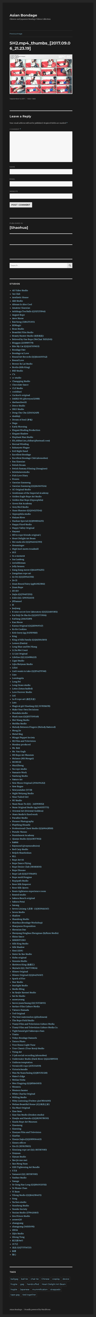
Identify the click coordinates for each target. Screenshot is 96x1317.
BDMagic (16, 325)
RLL (14, 856)
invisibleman (19, 563)
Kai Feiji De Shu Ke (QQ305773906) (29, 615)
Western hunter (20, 1090)
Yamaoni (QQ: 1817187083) (25, 1174)
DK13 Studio (18, 409)
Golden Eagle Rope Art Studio (27, 496)
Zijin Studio (18, 1233)
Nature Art (17, 779)
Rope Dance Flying (21, 863)
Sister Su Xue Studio (22, 954)
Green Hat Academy (22, 503)
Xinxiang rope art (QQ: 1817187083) (29, 1149)
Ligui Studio (18, 660)
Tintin (15, 1034)
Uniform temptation (22, 1062)
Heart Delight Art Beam (24, 538)
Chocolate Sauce (20, 384)
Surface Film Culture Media (26, 1006)
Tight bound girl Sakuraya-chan (28, 1031)
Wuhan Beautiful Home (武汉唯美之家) (31, 1104)
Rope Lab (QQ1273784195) (24, 874)
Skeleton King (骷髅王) (23, 964)
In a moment (18, 556)
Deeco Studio (18, 405)
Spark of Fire (18, 978)
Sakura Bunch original (23, 898)
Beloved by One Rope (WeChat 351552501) (32, 339)
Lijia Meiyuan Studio (22, 664)
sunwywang (18, 999)
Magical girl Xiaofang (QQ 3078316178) (31, 706)
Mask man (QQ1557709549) (25, 716)
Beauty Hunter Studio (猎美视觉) (28, 336)
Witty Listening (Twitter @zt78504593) (31, 1101)
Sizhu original (19, 957)
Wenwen (16, 1087)
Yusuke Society (19, 1209)
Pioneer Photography (23, 821)
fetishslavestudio (21, 472)
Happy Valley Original (23, 528)
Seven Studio (18, 912)
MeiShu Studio (19, 723)
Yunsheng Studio (20, 1205)
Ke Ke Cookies (19, 629)
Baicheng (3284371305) (23, 322)
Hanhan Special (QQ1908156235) (28, 521)
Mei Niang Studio (20, 720)
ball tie (24, 1279)
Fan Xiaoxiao (18, 461)
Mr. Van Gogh (19, 751)
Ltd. (14, 695)
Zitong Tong (18, 1237)
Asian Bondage (23, 15)
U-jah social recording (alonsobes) (29, 1055)
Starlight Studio (20, 985)
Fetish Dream (19, 465)
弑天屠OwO (17, 1240)
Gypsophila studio (21, 514)
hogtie (14, 1289)
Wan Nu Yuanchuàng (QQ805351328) (30, 1073)
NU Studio (17, 800)
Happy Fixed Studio (22, 524)
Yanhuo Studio (19, 1177)
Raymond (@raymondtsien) (26, 846)
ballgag (14, 1279)
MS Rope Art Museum (23, 755)
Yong (14, 1198)
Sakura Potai (18, 901)
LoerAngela (18, 678)
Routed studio (19, 894)
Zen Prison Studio (21, 1216)
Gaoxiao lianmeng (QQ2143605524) (29, 486)
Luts (14, 702)
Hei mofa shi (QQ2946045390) (27, 542)
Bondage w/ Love (20, 353)
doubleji (16, 416)
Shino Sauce (18, 936)
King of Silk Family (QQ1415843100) (29, 639)
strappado (55, 1289)
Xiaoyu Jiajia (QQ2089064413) (27, 1139)
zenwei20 (17, 1219)
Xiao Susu (17, 1111)
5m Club (16, 294)
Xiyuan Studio (19, 1156)
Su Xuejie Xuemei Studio (24, 992)
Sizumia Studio (19, 961)
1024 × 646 (31, 99)
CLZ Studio (17, 388)
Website (14, 191)
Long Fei (16, 681)
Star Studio (17, 982)
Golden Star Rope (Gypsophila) (27, 500)
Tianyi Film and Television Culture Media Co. (35, 1027)
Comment (15, 129)
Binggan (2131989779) (22, 343)
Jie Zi (14, 580)
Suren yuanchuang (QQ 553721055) (29, 1003)
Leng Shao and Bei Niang (24, 646)
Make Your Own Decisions (25, 709)
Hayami (16, 531)
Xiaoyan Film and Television (26, 1132)
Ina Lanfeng (18, 559)
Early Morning (19, 426)
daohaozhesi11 (19, 402)
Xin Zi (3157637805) (21, 1146)
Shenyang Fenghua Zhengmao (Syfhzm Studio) (35, 933)
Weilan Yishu (18, 1080)
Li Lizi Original (20, 653)
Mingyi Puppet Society (23, 737)
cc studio (16, 377)
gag (22, 1284)
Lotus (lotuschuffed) (22, 688)
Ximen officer (19, 1142)
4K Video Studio (20, 290)
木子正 (15, 1244)
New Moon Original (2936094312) (28, 783)
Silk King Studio (20, 943)
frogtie (14, 1284)
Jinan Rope (17, 587)
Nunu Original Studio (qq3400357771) (30, 807)
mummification (40, 1289)
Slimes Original (20, 971)
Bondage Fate (19, 350)
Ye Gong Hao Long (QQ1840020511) (29, 1184)
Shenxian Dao (19, 929)
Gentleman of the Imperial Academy (30, 493)
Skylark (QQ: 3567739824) (24, 968)
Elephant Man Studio (22, 437)
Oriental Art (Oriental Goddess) (27, 811)
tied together (29, 1295)
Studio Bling (18, 989)
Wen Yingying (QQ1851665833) (27, 1083)
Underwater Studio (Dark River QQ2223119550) (35, 1059)
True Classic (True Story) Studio (28, 1048)
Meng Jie (16, 730)
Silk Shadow (18, 947)
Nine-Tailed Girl (20, 797)
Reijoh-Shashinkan (21, 853)
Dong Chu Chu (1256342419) (25, 412)
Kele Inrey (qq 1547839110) (25, 632)
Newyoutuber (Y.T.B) (22, 790)
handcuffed (33, 1284)
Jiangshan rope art (21, 573)
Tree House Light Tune (23, 1045)
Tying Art (17, 1052)
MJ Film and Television (24, 741)
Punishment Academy (23, 835)
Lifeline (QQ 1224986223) (24, 657)
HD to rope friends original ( (26, 535)
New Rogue (17, 786)
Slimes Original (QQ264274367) (27, 975)
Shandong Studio (20, 919)
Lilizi (15, 667)
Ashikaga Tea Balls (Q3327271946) (29, 311)
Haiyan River (18, 517)
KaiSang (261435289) (22, 619)
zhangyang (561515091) (23, 1226)
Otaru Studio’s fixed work (25, 814)
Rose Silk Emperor (21, 884)
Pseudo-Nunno (19, 832)
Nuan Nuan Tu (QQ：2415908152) (28, 804)
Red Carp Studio (20, 849)
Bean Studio (18, 329)
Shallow (16, 915)
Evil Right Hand (20, 451)
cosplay (56, 1279)
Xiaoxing (16, 1129)
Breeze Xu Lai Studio (22, 364)
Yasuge (15, 1181)
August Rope (18, 315)
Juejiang (16, 608)
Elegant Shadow (20, 433)
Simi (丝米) (17, 950)
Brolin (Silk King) (21, 367)
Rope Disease (19, 870)
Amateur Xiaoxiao (21, 308)
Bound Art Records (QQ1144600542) (29, 357)
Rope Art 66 (18, 860)
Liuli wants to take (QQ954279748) (29, 671)
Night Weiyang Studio (23, 793)
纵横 (14, 1251)
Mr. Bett (16, 748)
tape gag (15, 1295)
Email (12, 179)
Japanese (24, 1289)
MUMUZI (16, 762)
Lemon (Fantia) (19, 643)
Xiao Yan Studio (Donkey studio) (28, 1115)
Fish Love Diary (20, 475)
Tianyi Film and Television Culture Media (33, 1024)
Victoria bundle (20, 1069)
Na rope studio (19, 769)
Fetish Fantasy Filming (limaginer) (29, 468)
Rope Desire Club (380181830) (27, 867)
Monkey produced (21, 744)
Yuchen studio (19, 1202)
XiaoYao (16, 1135)
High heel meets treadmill (25, 549)
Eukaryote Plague (21, 447)
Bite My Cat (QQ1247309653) (25, 346)
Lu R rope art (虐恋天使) (23, 699)
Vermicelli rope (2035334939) (26, 1066)
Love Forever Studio (22, 692)
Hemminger (18, 545)
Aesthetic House (20, 297)
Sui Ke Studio (18, 996)
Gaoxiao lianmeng (21, 482)
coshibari (17, 391)
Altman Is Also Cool (22, 304)
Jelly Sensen (18, 566)
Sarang (15, 905)
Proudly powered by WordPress (37, 1310)
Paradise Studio (20, 818)
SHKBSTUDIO (19, 940)
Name (12, 167)
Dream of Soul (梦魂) (22, 419)
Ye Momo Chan (19, 1188)
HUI (14, 552)
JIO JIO (15, 591)
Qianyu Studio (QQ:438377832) (26, 839)
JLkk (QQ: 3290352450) (23, 598)
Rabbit (15, 842)
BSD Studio (17, 371)
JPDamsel (17, 601)
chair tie (35, 1279)
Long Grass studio (21, 685)
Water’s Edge (18, 1076)
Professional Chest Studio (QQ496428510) (32, 828)
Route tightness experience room (29, 891)
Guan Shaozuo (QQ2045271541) (27, 510)
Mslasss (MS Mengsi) (23, 758)
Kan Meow (17, 622)
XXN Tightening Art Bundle (26, 1167)
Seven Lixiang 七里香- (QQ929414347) (30, 908)
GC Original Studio (21, 489)
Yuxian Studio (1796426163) (25, 1212)
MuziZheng (18, 765)
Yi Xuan (16, 1191)
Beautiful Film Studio (22, 332)
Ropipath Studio (20, 880)
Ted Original (18, 1013)
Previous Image (16, 34)
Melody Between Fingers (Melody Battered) (34, 727)
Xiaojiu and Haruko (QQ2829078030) (30, 1118)
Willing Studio (19, 1097)
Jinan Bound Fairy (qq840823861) (28, 584)
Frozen (15, 479)
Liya (14, 674)
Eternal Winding (20, 444)
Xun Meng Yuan (20, 1163)
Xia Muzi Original (21, 1108)
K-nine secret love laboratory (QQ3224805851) (35, 612)
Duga (14, 423)
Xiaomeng (17, 1125)
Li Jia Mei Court (20, 650)
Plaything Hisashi (21, 825)
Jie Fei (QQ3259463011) (23, 577)
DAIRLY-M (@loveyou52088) (26, 398)
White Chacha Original (23, 1094)
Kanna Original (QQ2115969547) (27, 626)
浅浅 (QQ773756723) (21, 1247)
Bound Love (18, 360)
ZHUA (15, 1230)
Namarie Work (19, 772)
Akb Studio (17, 301)
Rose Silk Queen (20, 887)
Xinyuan (16, 1153)
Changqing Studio (21, 381)
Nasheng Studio (20, 776)
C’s (13, 374)
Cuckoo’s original (21, 395)
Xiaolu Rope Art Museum (24, 1122)
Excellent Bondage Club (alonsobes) (30, 458)
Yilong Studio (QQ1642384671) (27, 1195)
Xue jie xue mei (19, 1160)
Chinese (45, 1279)
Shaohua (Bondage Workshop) (27, 922)
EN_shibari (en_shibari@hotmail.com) (31, 440)
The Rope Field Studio (23, 1020)
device (66, 1279)
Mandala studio (20, 713)
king (14, 636)
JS (13, 605)
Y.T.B (14, 1170)
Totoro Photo (18, 1041)
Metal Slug (17, 734)
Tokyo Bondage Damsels (24, 1038)
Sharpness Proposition (24, 926)
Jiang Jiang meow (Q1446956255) (28, 570)
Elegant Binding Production (26, 430)
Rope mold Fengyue (22, 877)
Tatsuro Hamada (20, 1010)
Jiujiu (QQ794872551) (22, 594)
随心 (14, 1254)
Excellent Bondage (21, 454)
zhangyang (17, 1223)
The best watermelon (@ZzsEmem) (29, 1017)
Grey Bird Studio (20, 507)
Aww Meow (18, 318)
